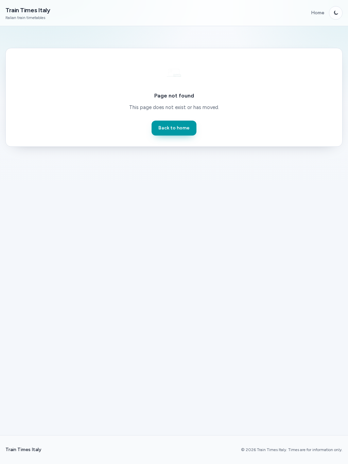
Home (317, 13)
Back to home (174, 128)
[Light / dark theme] (336, 13)
